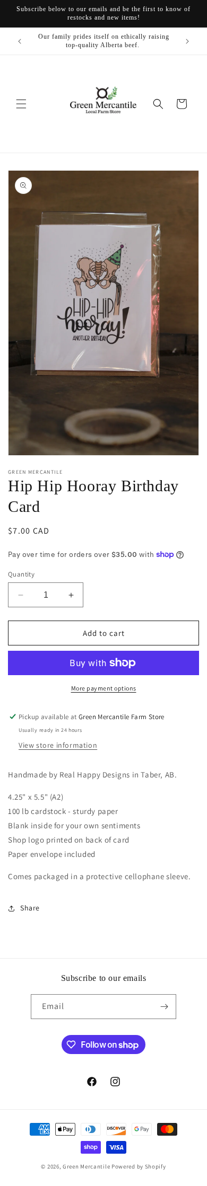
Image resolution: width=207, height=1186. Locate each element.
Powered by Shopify (138, 1166)
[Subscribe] (164, 1006)
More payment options (103, 688)
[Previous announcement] (19, 41)
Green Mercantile (86, 1166)
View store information (58, 745)
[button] (21, 104)
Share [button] (30, 908)
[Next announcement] (187, 41)
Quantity (21, 574)
